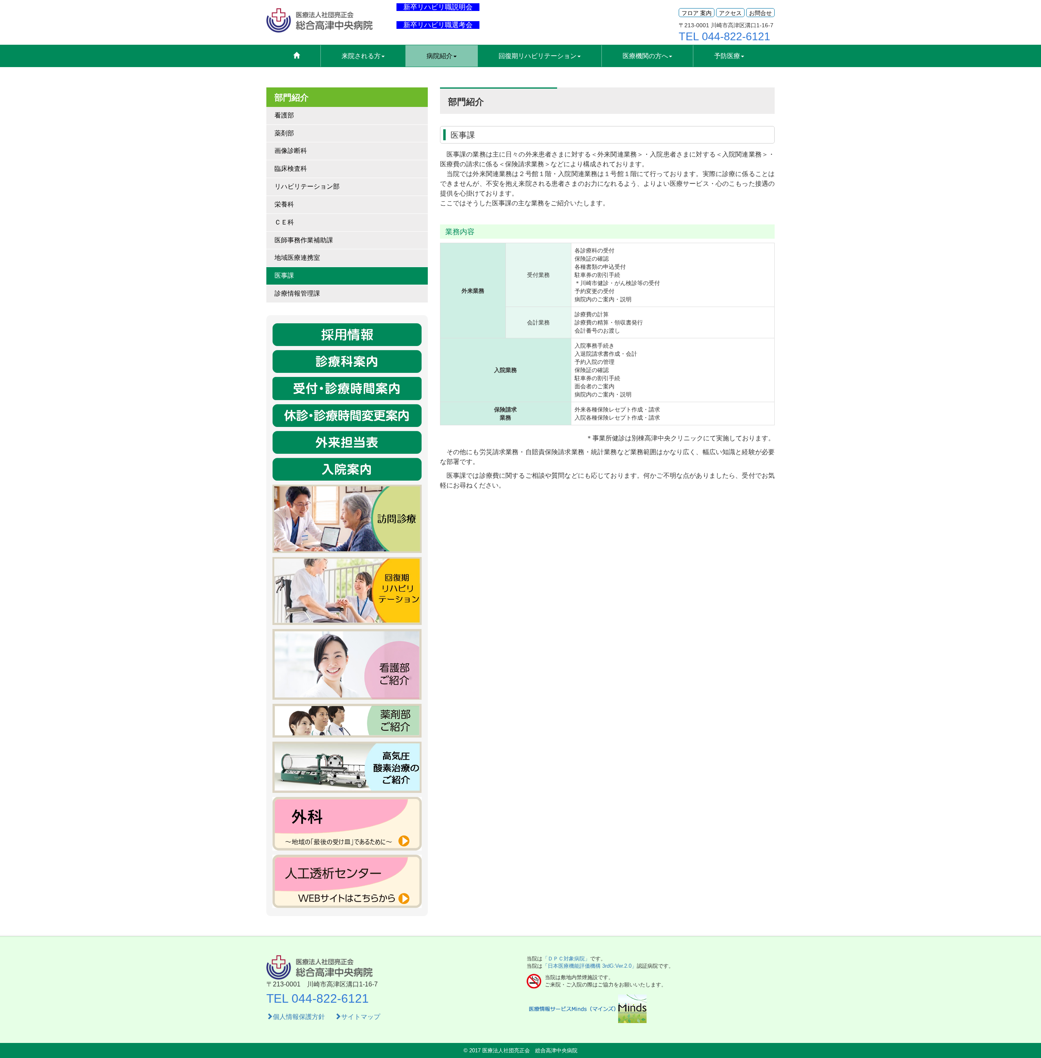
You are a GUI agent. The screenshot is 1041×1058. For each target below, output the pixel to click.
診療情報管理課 (297, 293)
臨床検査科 (290, 168)
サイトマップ (360, 1016)
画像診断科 (290, 150)
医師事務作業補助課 (303, 240)
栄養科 (284, 204)
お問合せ (760, 13)
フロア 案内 (697, 13)
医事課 (284, 275)
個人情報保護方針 (300, 1016)
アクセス (730, 13)
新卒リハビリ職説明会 (437, 7)
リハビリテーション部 (307, 186)
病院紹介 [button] (440, 55)
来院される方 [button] (361, 55)
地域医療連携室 (297, 257)
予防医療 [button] (727, 55)
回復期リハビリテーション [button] (538, 55)
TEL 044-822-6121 (724, 36)
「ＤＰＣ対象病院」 (566, 959)
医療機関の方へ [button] (645, 55)
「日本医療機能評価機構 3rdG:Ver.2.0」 (589, 966)
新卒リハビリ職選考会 (437, 25)
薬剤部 (284, 133)
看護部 (284, 115)
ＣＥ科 (284, 222)
